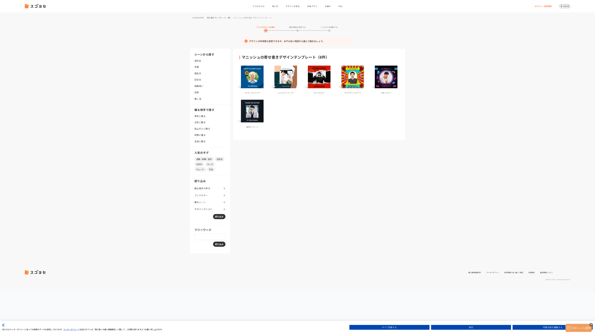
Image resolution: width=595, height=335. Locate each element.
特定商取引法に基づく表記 (513, 272)
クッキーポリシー (492, 272)
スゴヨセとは (259, 6)
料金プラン (312, 6)
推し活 (197, 98)
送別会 (197, 60)
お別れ (199, 164)
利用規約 (532, 272)
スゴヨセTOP (198, 17)
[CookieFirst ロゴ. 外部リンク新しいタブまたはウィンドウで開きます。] (3, 325)
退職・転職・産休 (204, 159)
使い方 (275, 6)
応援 (196, 92)
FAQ (340, 6)
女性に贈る (200, 122)
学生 (211, 169)
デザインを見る (293, 6)
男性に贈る (200, 116)
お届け (328, 6)
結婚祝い (198, 85)
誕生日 (197, 73)
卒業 (196, 66)
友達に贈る (200, 141)
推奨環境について (546, 272)
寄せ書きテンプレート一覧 (218, 17)
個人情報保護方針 (474, 272)
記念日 (197, 79)
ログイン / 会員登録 (543, 6)
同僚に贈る (200, 134)
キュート (200, 169)
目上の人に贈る (202, 128)
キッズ (210, 164)
